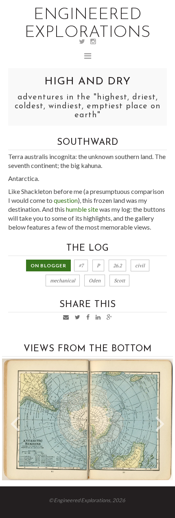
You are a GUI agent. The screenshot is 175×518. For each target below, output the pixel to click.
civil (140, 265)
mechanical (62, 280)
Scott (119, 280)
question (66, 200)
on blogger (48, 265)
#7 (81, 265)
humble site (82, 209)
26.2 (117, 265)
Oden (95, 280)
